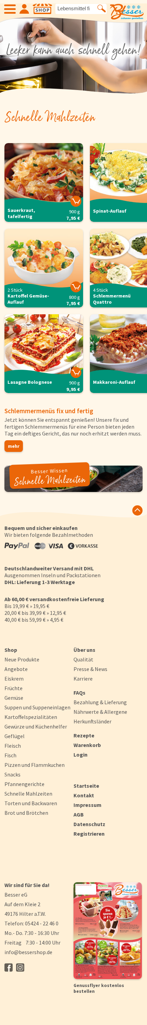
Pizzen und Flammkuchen (34, 764)
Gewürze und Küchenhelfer (35, 726)
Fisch (10, 755)
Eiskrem (14, 678)
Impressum (88, 804)
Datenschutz (89, 824)
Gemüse (13, 697)
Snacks (12, 774)
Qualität (83, 659)
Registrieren (89, 833)
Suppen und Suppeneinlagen (37, 707)
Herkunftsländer (92, 721)
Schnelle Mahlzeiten (28, 793)
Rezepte (84, 735)
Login (81, 754)
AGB (79, 814)
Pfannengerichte (24, 784)
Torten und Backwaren (30, 803)
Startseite (86, 785)
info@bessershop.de (28, 952)
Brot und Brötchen (26, 812)
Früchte (13, 688)
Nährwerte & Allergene (100, 711)
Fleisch (12, 745)
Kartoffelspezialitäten (30, 716)
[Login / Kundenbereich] (24, 9)
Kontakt (84, 795)
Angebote (16, 669)
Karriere (83, 678)
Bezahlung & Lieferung (100, 702)
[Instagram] (20, 967)
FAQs (79, 692)
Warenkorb (87, 745)
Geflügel (14, 736)
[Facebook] (8, 967)
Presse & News (90, 669)
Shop (10, 649)
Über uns (84, 649)
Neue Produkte (21, 659)
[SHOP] (42, 9)
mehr (13, 446)
